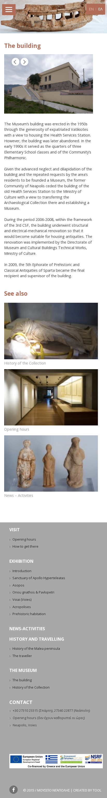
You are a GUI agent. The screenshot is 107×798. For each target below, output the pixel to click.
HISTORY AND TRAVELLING (36, 639)
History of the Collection (25, 363)
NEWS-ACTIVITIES (27, 629)
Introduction (21, 570)
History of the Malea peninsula (36, 648)
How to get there (25, 546)
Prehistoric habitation (29, 613)
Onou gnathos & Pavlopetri (33, 592)
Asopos (18, 585)
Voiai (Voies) (21, 599)
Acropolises (21, 606)
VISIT (14, 530)
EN (91, 9)
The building (22, 680)
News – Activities (18, 495)
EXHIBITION (21, 561)
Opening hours (16, 429)
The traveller (22, 655)
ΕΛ (100, 9)
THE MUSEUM (23, 670)
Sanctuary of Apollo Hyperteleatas (38, 578)
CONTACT (20, 702)
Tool (97, 790)
